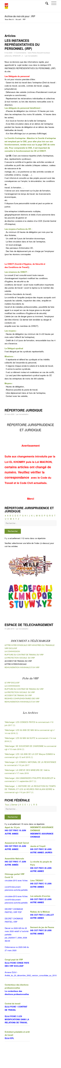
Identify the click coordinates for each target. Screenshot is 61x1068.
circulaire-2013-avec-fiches (16, 896)
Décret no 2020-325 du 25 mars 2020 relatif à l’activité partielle (16, 931)
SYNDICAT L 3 (18, 56)
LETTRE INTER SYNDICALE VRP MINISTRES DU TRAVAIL (29, 645)
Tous (7, 804)
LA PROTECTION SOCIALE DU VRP (20, 658)
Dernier (14, 804)
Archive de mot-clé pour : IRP (20, 16)
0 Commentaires (20, 53)
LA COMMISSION (12, 651)
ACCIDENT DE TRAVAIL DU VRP (18, 695)
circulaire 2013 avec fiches (16, 880)
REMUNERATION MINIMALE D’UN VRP (22, 667)
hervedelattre (32, 56)
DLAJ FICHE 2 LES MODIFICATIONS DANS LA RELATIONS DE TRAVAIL (17, 1019)
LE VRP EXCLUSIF (12, 683)
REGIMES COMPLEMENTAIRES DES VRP (22, 699)
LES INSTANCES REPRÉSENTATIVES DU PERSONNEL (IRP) (22, 44)
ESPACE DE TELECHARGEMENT (29, 624)
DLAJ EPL (9, 1038)
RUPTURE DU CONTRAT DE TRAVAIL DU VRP (24, 655)
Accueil (18, 19)
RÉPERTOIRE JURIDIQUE (23, 410)
